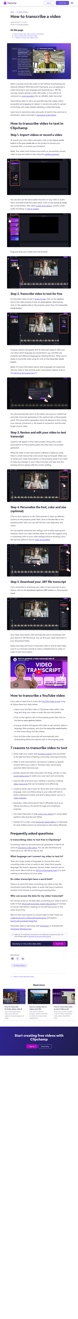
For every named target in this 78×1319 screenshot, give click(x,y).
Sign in (49, 3)
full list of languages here (25, 372)
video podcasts (20, 798)
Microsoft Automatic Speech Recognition (40, 903)
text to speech (33, 208)
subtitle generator (51, 154)
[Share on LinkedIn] (23, 959)
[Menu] (72, 3)
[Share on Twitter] (18, 959)
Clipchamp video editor (46, 115)
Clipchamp (44, 925)
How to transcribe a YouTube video (26, 36)
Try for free (62, 3)
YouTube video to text (51, 701)
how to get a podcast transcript (23, 920)
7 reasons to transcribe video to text (26, 38)
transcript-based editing (46, 821)
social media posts (21, 775)
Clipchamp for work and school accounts (39, 936)
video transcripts (21, 783)
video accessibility (42, 539)
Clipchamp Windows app (20, 928)
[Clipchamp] (10, 2)
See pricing (45, 1046)
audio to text (40, 299)
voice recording (28, 96)
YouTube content (44, 753)
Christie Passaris (23, 24)
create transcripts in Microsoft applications (28, 917)
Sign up (32, 1046)
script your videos (45, 814)
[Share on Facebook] (12, 959)
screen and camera (44, 205)
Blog (12, 12)
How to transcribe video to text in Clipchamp (29, 34)
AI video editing (22, 12)
